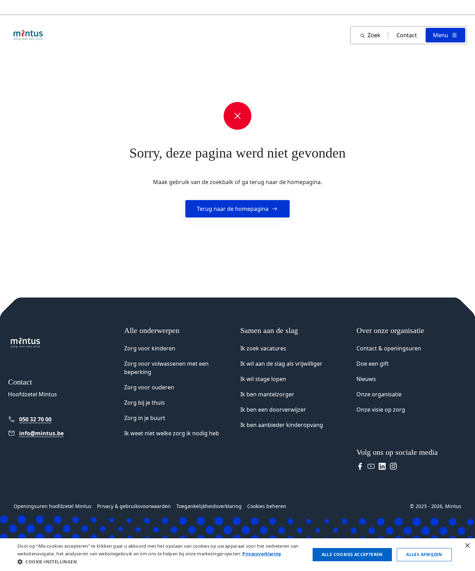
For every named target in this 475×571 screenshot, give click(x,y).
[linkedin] (382, 466)
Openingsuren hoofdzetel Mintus (52, 506)
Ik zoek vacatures (263, 348)
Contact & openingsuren (388, 348)
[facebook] (359, 466)
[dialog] (237, 554)
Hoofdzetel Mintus (32, 394)
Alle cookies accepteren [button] (352, 554)
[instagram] (393, 466)
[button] (159, 561)
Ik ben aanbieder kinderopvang (281, 425)
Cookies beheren (266, 506)
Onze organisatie (379, 394)
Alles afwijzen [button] (424, 554)
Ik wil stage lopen (263, 379)
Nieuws (366, 379)
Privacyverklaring (261, 554)
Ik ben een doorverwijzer (273, 409)
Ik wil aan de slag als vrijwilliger (281, 363)
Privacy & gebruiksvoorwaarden (134, 506)
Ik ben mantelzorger (267, 394)
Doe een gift (372, 363)
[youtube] (371, 466)
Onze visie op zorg (380, 409)
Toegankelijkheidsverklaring (209, 506)
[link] (63, 419)
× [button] (467, 545)
